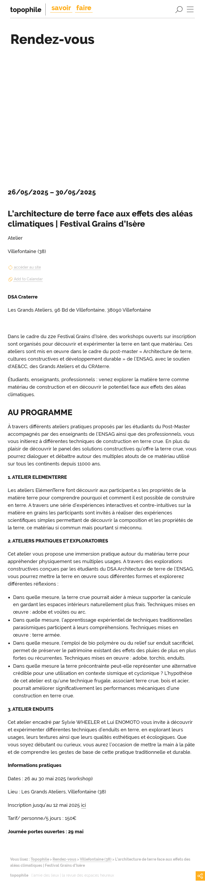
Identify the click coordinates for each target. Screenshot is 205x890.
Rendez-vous (64, 859)
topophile (25, 10)
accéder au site (27, 267)
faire (83, 8)
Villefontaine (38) (96, 859)
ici (83, 805)
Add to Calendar (28, 279)
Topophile (40, 859)
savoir (61, 8)
